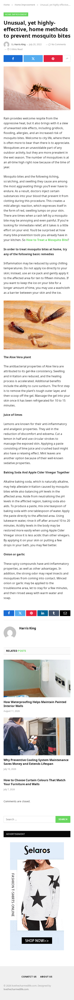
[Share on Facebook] (13, 58)
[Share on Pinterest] (53, 58)
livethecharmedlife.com (16, 989)
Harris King (20, 44)
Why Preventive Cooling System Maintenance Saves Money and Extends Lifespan (36, 762)
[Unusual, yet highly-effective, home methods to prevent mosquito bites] (37, 88)
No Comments (59, 44)
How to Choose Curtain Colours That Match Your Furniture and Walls (35, 782)
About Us (46, 976)
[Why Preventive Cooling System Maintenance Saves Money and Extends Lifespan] (37, 736)
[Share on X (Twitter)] (33, 58)
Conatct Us (29, 976)
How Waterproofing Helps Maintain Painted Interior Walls (35, 704)
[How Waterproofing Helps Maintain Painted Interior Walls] (37, 678)
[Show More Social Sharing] (67, 58)
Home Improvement (16, 14)
